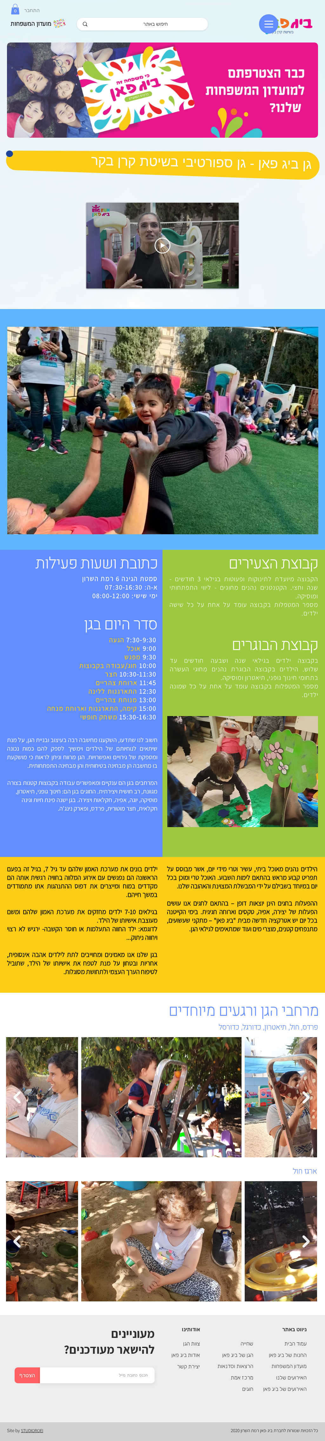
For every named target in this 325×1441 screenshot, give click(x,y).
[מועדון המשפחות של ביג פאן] (162, 90)
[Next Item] (306, 1097)
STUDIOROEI (32, 1430)
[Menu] (268, 24)
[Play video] (162, 245)
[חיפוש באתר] (85, 24)
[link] (15, 9)
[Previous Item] (17, 1097)
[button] (162, 430)
